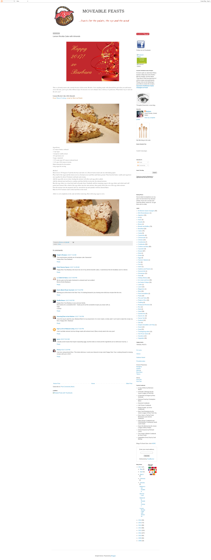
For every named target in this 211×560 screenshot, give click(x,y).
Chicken (140, 240)
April (141, 471)
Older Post (129, 383)
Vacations (141, 336)
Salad (140, 311)
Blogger (113, 556)
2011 (140, 533)
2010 (140, 535)
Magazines (141, 289)
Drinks (140, 255)
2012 (140, 530)
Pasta (139, 295)
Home (93, 383)
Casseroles (141, 235)
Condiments (141, 242)
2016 (140, 520)
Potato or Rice (142, 300)
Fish (139, 262)
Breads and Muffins (143, 226)
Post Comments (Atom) (67, 386)
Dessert (140, 251)
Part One (139, 379)
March (142, 474)
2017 (140, 467)
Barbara (148, 111)
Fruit (139, 264)
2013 (140, 528)
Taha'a (138, 374)
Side (139, 322)
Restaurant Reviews (144, 304)
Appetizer (141, 215)
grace (58, 339)
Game (140, 266)
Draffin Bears (61, 300)
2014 (140, 525)
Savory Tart (141, 318)
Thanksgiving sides (143, 331)
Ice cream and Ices (143, 280)
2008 (140, 540)
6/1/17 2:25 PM (65, 349)
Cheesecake (141, 237)
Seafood (140, 320)
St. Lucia (139, 350)
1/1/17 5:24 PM (78, 290)
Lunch (140, 286)
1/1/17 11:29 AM (74, 267)
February (142, 478)
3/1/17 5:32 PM (79, 328)
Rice (139, 307)
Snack (140, 327)
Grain (139, 275)
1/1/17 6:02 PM (70, 300)
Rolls (139, 309)
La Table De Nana (62, 277)
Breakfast (141, 228)
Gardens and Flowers (144, 269)
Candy (140, 233)
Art (139, 217)
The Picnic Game (143, 333)
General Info (141, 271)
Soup (139, 329)
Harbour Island (140, 357)
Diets (139, 253)
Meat (139, 291)
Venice (138, 354)
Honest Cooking (61, 98)
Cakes (59, 244)
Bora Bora (139, 372)
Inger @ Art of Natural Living (65, 328)
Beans (140, 224)
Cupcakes (141, 248)
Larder (140, 284)
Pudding (140, 302)
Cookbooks (141, 244)
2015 (140, 522)
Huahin (138, 368)
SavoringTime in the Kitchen (66, 316)
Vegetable (141, 338)
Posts (140, 162)
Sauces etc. (141, 316)
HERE (154, 443)
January (142, 482)
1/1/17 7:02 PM (79, 316)
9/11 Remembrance (144, 213)
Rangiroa (139, 366)
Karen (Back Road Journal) (65, 290)
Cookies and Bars (143, 246)
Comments (141, 165)
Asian (139, 219)
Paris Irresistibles (143, 293)
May (141, 469)
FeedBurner (150, 459)
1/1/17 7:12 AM (72, 255)
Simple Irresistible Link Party (146, 324)
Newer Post (56, 383)
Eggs (139, 257)
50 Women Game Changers (146, 210)
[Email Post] (73, 242)
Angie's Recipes (62, 255)
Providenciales (140, 361)
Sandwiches (141, 313)
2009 (140, 538)
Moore (138, 370)
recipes (144, 62)
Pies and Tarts (142, 298)
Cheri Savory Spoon (63, 267)
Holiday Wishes (142, 278)
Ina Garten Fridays (143, 282)
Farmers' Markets (143, 260)
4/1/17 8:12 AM (65, 339)
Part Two (139, 381)
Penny (59, 349)
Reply (58, 261)
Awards (140, 222)
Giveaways (141, 273)
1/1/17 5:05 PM (72, 277)
